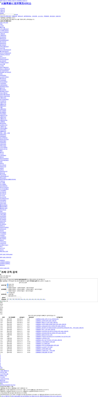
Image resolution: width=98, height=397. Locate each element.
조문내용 (10, 294)
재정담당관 (3, 43)
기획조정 (2, 33)
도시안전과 (3, 197)
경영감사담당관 (4, 59)
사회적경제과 (3, 85)
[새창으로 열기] (5, 396)
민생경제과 (3, 80)
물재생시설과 (3, 208)
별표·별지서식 (12, 295)
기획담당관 (3, 35)
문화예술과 (3, 136)
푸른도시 (2, 225)
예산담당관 (3, 41)
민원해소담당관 (4, 62)
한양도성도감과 (4, 139)
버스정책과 (3, 110)
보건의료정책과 (4, 99)
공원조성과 (3, 229)
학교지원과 (3, 174)
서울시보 (2, 11)
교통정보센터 (3, 120)
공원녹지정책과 (4, 227)
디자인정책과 (3, 147)
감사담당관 (3, 57)
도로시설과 (3, 203)
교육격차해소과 (4, 176)
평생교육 (2, 173)
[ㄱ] (8, 299)
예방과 (2, 240)
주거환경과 (3, 224)
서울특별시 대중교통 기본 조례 (44, 352)
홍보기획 (2, 27)
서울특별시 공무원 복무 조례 (43, 348)
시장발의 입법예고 (5, 262)
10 (0, 366)
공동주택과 (3, 217)
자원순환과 (3, 129)
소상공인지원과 (4, 77)
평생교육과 (3, 177)
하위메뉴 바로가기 (22, 0)
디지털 (2, 65)
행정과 (2, 157)
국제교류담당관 (4, 46)
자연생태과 (3, 232)
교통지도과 (3, 118)
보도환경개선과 (4, 198)
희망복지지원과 (4, 91)
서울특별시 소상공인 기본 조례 (44, 347)
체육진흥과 (3, 141)
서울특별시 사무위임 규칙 (43, 338)
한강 (1, 246)
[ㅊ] (33, 299)
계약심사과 (3, 166)
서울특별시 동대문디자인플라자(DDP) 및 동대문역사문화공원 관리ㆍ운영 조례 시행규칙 (60, 327)
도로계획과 (3, 200)
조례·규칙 (11, 284)
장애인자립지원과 (5, 96)
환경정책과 (3, 123)
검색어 (4, 297)
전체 (1, 24)
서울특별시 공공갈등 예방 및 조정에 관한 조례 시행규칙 (51, 333)
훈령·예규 (11, 286)
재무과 (2, 163)
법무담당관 (3, 38)
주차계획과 (3, 113)
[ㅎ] (44, 299)
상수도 (2, 249)
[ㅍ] (41, 299)
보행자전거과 (3, 115)
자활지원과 (3, 97)
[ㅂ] (22, 299)
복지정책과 (3, 89)
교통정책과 (3, 109)
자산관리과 (3, 165)
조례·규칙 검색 (4, 22)
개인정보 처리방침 (5, 385)
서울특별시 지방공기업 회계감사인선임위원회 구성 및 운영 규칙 (53, 336)
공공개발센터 (3, 185)
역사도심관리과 (4, 187)
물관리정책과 (3, 205)
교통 (1, 107)
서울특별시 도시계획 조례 (43, 343)
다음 (1, 367)
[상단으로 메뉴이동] (1, 383)
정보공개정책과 (4, 158)
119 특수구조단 (4, 245)
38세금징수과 (3, 171)
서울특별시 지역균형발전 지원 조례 (45, 341)
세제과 (2, 168)
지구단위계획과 (4, 189)
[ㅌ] (39, 299)
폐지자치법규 (30, 287)
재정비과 (2, 222)
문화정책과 (3, 134)
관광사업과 (3, 144)
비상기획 (2, 64)
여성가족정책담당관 (5, 49)
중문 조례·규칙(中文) (5, 257)
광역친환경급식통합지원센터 (8, 179)
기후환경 (2, 121)
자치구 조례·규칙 (4, 268)
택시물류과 (3, 112)
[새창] (36, 396)
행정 (1, 150)
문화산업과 (3, 145)
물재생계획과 (3, 206)
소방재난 (2, 235)
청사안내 (12, 385)
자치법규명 (11, 292)
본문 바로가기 (4, 0)
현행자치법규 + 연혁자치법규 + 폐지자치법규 (20, 291)
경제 (1, 73)
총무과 (2, 152)
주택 (1, 211)
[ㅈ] (30, 299)
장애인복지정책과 (5, 94)
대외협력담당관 (4, 40)
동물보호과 (3, 105)
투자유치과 (3, 78)
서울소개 (2, 10)
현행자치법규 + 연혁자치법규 (16, 289)
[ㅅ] (25, 299)
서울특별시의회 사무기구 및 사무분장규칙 (47, 319)
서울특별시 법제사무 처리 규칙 (44, 334)
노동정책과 (3, 83)
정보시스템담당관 (5, 69)
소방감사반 (3, 243)
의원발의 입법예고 (5, 263)
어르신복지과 (3, 93)
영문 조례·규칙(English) (6, 254)
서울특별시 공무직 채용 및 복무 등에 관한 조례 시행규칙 (51, 324)
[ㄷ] (14, 299)
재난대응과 (3, 238)
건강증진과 (3, 101)
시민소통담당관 (4, 29)
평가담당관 (3, 45)
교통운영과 (3, 117)
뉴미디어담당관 (4, 32)
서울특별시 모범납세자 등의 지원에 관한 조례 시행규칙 (51, 326)
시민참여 (2, 8)
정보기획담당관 (4, 67)
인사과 (2, 153)
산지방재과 (3, 233)
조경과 (2, 230)
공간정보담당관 (4, 70)
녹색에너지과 (3, 125)
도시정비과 (3, 192)
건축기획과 (3, 214)
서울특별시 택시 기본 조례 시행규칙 (45, 329)
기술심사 (2, 181)
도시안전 (2, 195)
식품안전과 (3, 102)
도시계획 (2, 182)
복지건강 (2, 88)
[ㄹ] (16, 299)
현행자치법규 (12, 287)
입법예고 (2, 260)
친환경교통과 (3, 128)
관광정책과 (3, 142)
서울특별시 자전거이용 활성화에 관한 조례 (47, 345)
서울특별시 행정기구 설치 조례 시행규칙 (47, 322)
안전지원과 (3, 241)
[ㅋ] (36, 299)
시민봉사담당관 (4, 30)
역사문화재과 (3, 137)
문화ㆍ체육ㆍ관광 (5, 133)
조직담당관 (3, 37)
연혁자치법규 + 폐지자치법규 (34, 289)
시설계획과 (3, 190)
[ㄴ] (11, 299)
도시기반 (2, 248)
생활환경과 (3, 131)
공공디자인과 (3, 149)
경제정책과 (3, 75)
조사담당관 (3, 61)
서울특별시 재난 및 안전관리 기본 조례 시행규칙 (49, 340)
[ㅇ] (27, 299)
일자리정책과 (3, 81)
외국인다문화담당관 (5, 53)
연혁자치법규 (21, 287)
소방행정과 (3, 237)
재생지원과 (3, 221)
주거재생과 (3, 219)
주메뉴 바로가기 (12, 0)
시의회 (2, 25)
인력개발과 (3, 155)
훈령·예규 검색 (4, 251)
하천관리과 (3, 209)
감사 (1, 56)
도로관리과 (3, 201)
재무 (1, 161)
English (2, 13)
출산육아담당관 (4, 51)
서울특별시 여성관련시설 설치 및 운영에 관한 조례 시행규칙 (52, 331)
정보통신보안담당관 (5, 72)
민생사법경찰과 (4, 160)
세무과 (2, 169)
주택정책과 (3, 213)
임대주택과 (3, 216)
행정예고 (2, 265)
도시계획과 (3, 184)
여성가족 (2, 48)
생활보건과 (3, 104)
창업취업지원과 (4, 86)
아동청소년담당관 (5, 54)
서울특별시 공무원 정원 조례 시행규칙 (46, 320)
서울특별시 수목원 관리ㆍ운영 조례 (45, 350)
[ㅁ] (19, 299)
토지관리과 (3, 193)
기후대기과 (3, 126)
